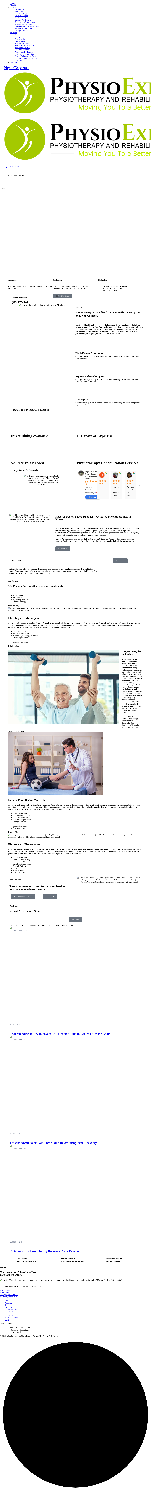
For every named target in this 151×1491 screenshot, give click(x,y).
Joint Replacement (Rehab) (25, 45)
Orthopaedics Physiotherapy (25, 22)
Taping (17, 37)
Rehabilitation (20, 11)
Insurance (13, 63)
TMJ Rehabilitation (22, 50)
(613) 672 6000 (6, 1290)
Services (13, 7)
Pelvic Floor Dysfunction (24, 52)
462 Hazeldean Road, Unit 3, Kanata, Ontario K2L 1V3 (21, 1286)
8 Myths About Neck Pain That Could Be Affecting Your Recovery (53, 1143)
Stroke (17, 35)
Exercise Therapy (21, 16)
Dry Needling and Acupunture (26, 58)
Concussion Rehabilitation (24, 54)
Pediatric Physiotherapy (23, 28)
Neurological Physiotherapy (25, 24)
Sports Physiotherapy (22, 18)
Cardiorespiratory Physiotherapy (27, 26)
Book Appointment (12, 1309)
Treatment (13, 33)
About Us (13, 5)
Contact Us (9, 1311)
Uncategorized (20, 930)
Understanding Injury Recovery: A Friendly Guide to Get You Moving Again (59, 1033)
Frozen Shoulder (21, 41)
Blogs (7, 1320)
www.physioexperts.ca (8, 1297)
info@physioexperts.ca (9, 1295)
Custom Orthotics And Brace (25, 56)
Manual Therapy (21, 14)
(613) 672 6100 (6, 1293)
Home (12, 3)
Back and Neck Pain (22, 48)
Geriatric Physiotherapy (23, 20)
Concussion (19, 60)
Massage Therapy (21, 31)
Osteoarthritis (20, 39)
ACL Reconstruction (22, 43)
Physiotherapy (20, 9)
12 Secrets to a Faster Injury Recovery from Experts (44, 1251)
